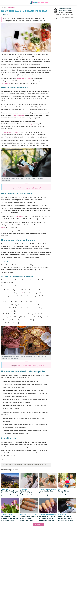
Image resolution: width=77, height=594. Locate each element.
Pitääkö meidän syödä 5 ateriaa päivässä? (30, 366)
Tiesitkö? (60, 489)
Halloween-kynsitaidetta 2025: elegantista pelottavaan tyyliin (29, 518)
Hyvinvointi (23, 489)
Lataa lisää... (38, 524)
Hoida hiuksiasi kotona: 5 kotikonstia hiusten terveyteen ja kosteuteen (47, 493)
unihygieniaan (5, 83)
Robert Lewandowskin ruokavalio (30, 188)
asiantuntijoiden (19, 216)
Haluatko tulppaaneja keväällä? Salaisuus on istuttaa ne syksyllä (9, 518)
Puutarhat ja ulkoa (6, 514)
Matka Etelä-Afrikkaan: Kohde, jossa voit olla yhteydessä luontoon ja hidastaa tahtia (9, 493)
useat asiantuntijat (27, 124)
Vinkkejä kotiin (62, 514)
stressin (3, 227)
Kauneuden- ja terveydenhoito (47, 489)
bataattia (20, 293)
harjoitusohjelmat (18, 115)
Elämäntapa (4, 489)
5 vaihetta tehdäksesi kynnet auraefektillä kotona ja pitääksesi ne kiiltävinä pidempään (47, 518)
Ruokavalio (3, 7)
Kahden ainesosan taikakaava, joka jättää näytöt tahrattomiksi (66, 518)
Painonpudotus (11, 7)
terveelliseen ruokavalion (24, 78)
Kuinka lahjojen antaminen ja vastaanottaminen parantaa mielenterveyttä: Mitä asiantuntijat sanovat (66, 493)
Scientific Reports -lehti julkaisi (10, 132)
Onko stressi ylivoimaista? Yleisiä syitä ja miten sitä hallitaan (27, 493)
